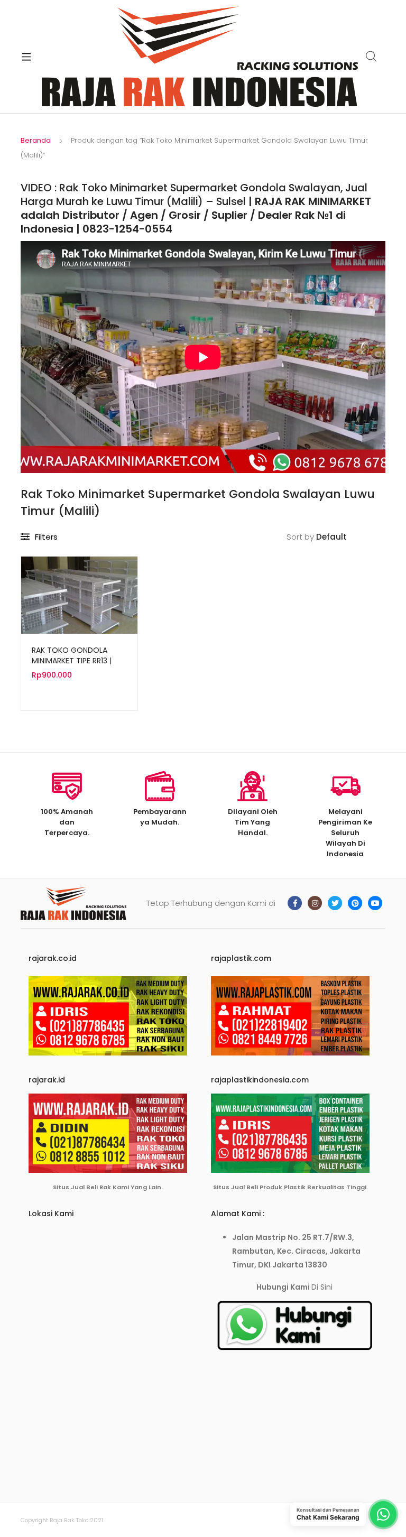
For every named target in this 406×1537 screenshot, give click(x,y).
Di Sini (322, 1287)
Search (371, 56)
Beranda (36, 140)
